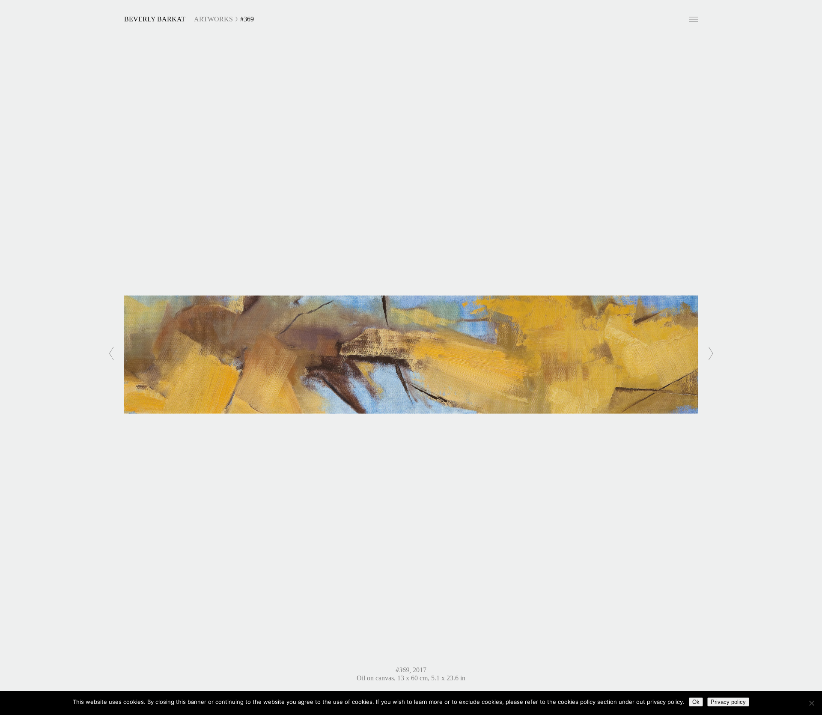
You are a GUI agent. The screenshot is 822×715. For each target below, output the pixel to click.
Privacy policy (728, 702)
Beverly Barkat (154, 19)
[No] (811, 703)
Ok (696, 702)
